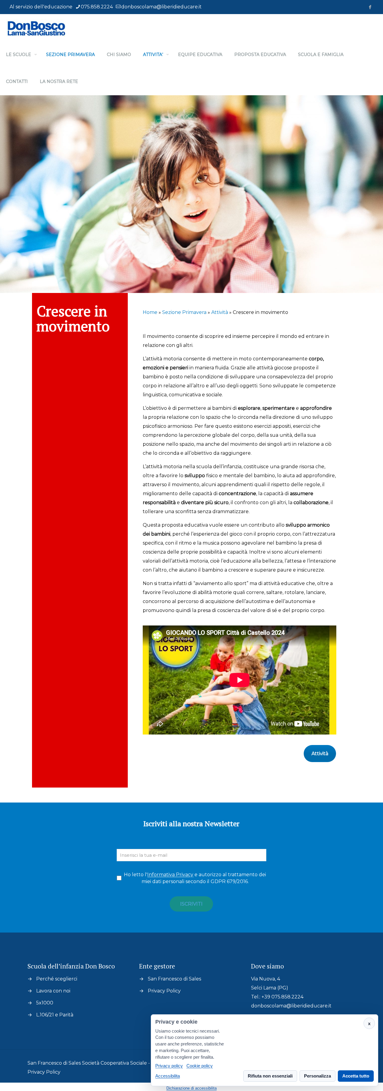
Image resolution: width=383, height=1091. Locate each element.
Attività (219, 312)
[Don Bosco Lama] (36, 27)
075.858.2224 (97, 7)
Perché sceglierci (56, 979)
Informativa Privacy (170, 874)
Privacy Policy (164, 991)
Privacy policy (169, 1066)
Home (150, 312)
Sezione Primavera (184, 312)
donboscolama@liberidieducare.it (161, 7)
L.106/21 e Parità (54, 1015)
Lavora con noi (53, 991)
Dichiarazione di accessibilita (191, 1088)
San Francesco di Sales (174, 979)
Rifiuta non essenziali (270, 1075)
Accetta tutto (355, 1075)
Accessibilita (167, 1075)
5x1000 (44, 1003)
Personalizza (317, 1075)
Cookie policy (199, 1066)
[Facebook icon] (370, 7)
